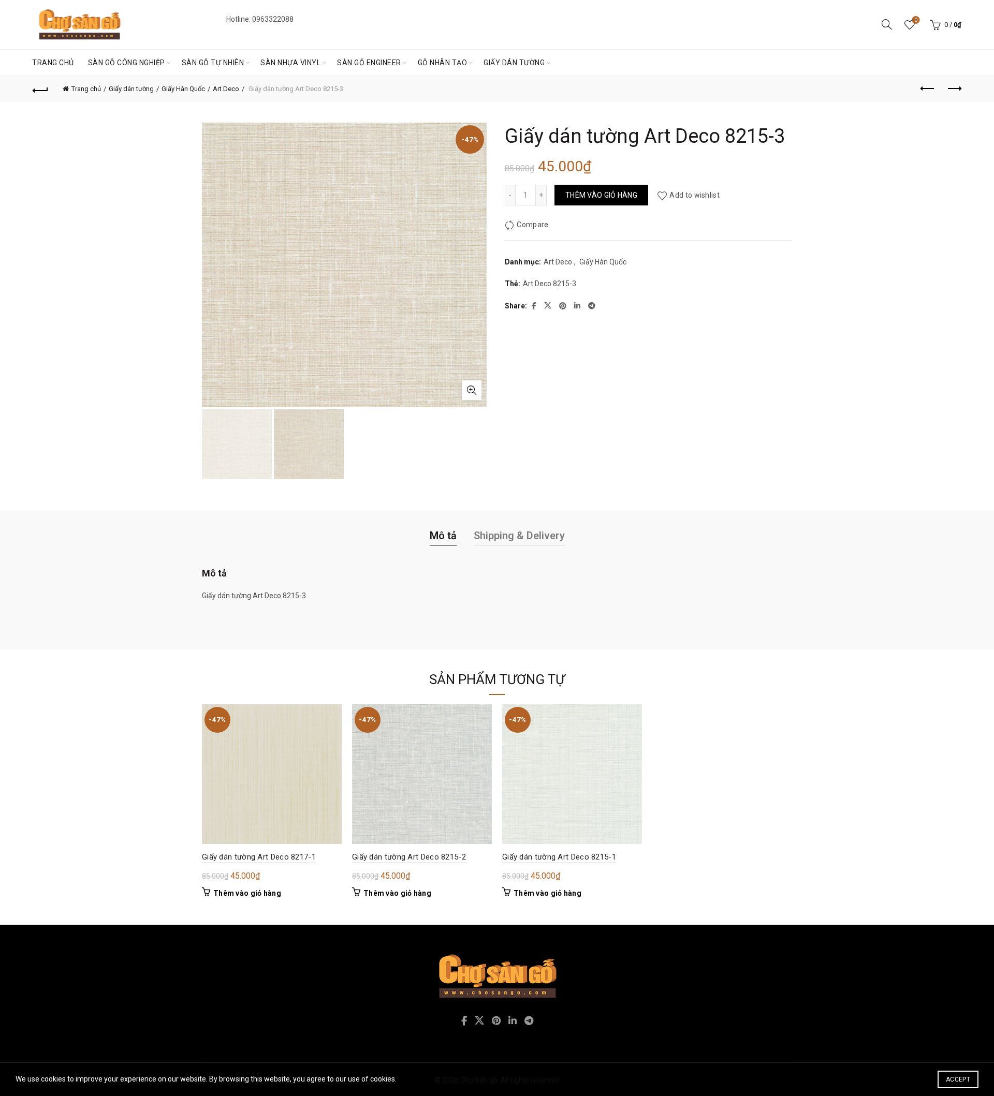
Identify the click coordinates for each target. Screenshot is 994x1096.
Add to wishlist (694, 195)
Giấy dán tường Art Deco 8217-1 (259, 857)
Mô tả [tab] (443, 535)
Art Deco (226, 89)
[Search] (887, 24)
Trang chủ (53, 62)
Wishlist (915, 20)
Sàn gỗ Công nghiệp (126, 62)
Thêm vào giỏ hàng (601, 195)
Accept (958, 1079)
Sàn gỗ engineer (369, 62)
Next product (954, 89)
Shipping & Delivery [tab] (519, 535)
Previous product (928, 89)
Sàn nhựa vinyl (290, 62)
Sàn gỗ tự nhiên (213, 62)
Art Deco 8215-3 (549, 283)
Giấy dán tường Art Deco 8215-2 (409, 857)
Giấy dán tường (514, 62)
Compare (532, 224)
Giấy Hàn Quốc (183, 89)
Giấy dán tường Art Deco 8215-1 (559, 857)
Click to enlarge (471, 390)
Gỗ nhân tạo (442, 62)
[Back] (40, 89)
